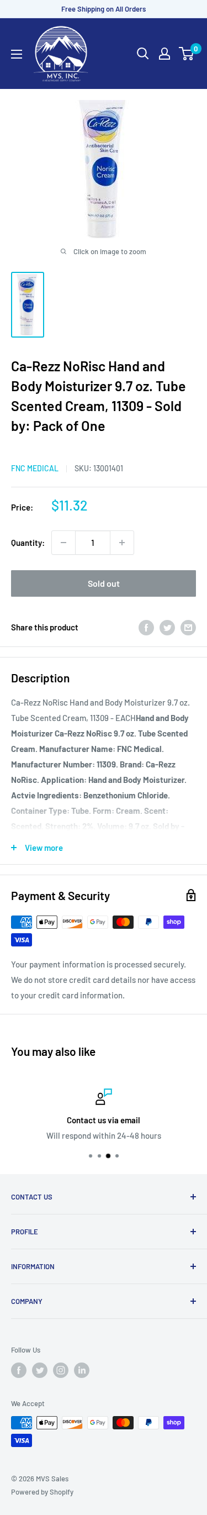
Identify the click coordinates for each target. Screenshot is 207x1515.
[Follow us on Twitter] (39, 1370)
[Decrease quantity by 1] (63, 542)
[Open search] (143, 54)
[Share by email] (188, 627)
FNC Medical (35, 468)
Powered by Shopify (42, 1491)
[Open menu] (16, 54)
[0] (187, 53)
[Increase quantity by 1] (122, 542)
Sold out (104, 583)
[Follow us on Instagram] (60, 1370)
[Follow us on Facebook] (18, 1370)
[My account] (164, 54)
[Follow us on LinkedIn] (81, 1370)
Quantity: (28, 543)
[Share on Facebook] (146, 627)
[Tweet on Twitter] (167, 627)
